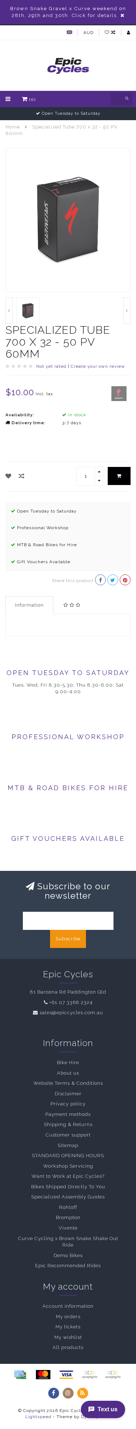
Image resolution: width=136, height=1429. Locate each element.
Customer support (68, 1135)
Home (12, 127)
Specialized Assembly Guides (68, 1197)
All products (68, 1347)
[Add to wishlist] (8, 476)
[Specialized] (119, 393)
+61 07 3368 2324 (70, 1002)
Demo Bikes (68, 1255)
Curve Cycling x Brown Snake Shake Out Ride (68, 1242)
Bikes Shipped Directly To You (68, 1186)
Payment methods (68, 1114)
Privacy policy (68, 1103)
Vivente (68, 1228)
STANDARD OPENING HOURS (68, 1155)
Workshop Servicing (68, 1166)
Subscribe (68, 938)
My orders (68, 1316)
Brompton (68, 1217)
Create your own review (98, 366)
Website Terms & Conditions (68, 1083)
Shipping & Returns (68, 1124)
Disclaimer (68, 1093)
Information (29, 605)
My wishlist (68, 1337)
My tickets (68, 1326)
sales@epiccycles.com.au (71, 1012)
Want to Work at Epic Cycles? (68, 1176)
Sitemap (68, 1145)
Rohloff (68, 1207)
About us (68, 1073)
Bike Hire (68, 1062)
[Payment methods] (20, 1374)
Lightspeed (38, 1416)
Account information (68, 1306)
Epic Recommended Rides (68, 1265)
